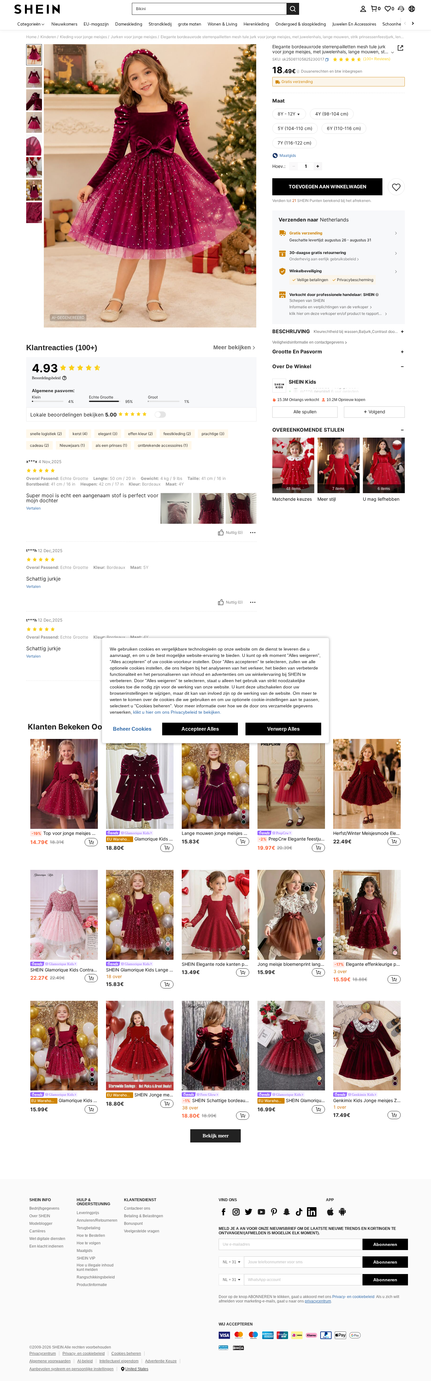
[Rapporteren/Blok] (253, 532)
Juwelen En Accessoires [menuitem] (354, 24)
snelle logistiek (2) (46, 433)
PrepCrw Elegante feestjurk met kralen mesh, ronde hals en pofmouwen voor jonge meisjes (292, 838)
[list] (269, 1212)
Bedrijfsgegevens (44, 1208)
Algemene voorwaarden (50, 1361)
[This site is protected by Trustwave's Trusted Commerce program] (223, 1347)
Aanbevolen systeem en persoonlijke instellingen (71, 1369)
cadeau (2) (39, 445)
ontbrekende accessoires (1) (163, 445)
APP (330, 1200)
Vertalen (33, 508)
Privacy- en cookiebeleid (353, 1297)
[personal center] (363, 9)
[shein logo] (37, 9)
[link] (375, 8)
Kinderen (48, 37)
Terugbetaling (88, 1228)
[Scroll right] (412, 24)
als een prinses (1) (111, 445)
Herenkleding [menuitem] (256, 24)
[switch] (160, 414)
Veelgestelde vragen (141, 1231)
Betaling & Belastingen (143, 1216)
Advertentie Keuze (161, 1361)
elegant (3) (107, 433)
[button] (401, 9)
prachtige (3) (213, 433)
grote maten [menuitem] (189, 24)
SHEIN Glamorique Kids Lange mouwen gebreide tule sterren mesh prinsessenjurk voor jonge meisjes (140, 969)
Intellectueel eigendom (119, 1361)
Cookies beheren (126, 1353)
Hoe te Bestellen (91, 1235)
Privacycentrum (42, 1353)
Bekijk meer (216, 1135)
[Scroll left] (405, 24)
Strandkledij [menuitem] (160, 24)
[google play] (342, 1215)
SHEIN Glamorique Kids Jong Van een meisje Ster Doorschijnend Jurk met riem (291, 1100)
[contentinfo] (313, 1335)
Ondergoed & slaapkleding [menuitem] (300, 24)
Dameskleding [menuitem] (128, 24)
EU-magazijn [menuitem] (96, 24)
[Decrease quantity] (294, 166)
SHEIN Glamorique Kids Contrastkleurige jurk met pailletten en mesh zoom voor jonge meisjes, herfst (64, 969)
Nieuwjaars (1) (72, 445)
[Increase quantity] (318, 166)
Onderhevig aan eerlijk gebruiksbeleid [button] (322, 259)
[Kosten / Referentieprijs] (298, 71)
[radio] (332, 114)
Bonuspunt (133, 1223)
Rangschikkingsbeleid (96, 1277)
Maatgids (84, 1250)
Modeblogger (40, 1223)
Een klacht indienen (46, 1246)
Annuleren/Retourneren (97, 1220)
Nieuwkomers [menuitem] (64, 24)
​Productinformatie (92, 1285)
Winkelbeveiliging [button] (305, 271)
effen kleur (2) (140, 433)
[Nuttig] (221, 532)
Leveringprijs (88, 1213)
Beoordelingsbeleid (46, 378)
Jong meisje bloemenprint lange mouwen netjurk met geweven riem (291, 964)
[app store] (330, 1215)
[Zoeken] (292, 9)
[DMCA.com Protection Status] (238, 1347)
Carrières (37, 1231)
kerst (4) (80, 433)
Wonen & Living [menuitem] (222, 24)
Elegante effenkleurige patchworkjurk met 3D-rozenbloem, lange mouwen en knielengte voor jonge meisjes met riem (367, 964)
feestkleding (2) (177, 433)
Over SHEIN (39, 1216)
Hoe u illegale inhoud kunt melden (95, 1267)
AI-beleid (85, 1361)
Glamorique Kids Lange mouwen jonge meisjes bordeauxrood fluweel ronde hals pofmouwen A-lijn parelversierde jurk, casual (140, 838)
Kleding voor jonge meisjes (83, 37)
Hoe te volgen (89, 1243)
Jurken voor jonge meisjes (134, 37)
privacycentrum (318, 1301)
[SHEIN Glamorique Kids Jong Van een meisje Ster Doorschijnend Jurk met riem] (291, 1046)
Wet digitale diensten (47, 1238)
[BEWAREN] (396, 186)
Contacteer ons (137, 1208)
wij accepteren (236, 1324)
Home (31, 37)
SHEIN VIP (86, 1258)
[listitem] (293, 465)
